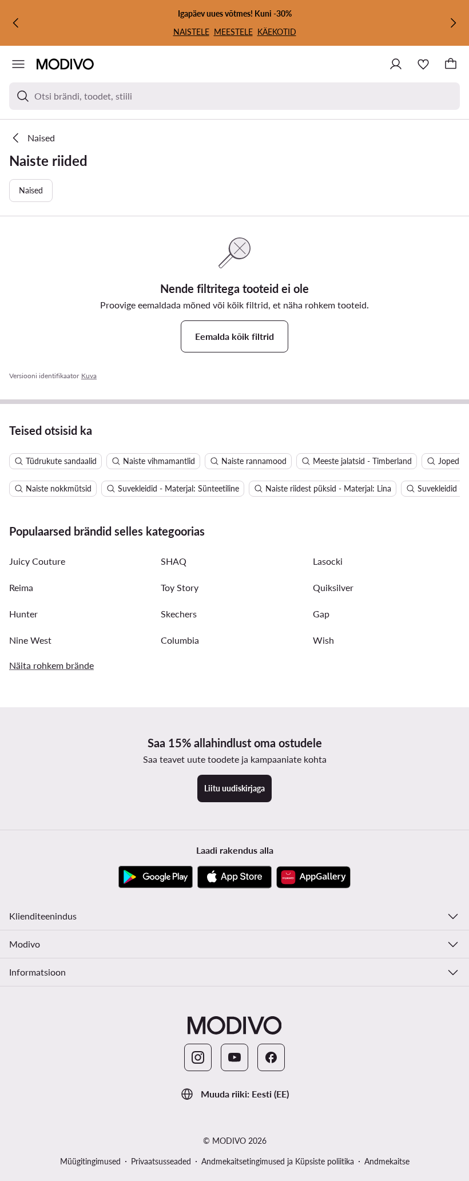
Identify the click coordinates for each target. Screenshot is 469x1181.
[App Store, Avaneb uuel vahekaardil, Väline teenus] (234, 877)
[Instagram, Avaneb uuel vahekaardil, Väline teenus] (198, 1057)
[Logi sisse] (396, 64)
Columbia (180, 640)
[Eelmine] (16, 23)
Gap (321, 613)
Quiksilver (333, 587)
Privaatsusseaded (161, 1161)
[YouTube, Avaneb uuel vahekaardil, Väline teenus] (234, 1057)
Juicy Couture (37, 561)
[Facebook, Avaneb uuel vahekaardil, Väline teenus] (271, 1057)
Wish (323, 640)
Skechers (179, 613)
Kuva (89, 375)
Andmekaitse (387, 1161)
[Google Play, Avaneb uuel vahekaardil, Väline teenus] (155, 877)
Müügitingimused (90, 1161)
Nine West (30, 640)
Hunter (23, 613)
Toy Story (179, 587)
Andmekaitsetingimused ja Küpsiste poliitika (277, 1161)
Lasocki (328, 561)
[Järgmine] (453, 23)
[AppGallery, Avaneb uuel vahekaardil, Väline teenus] (313, 877)
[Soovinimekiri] (423, 64)
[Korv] (450, 64)
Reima (21, 587)
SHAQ (173, 561)
